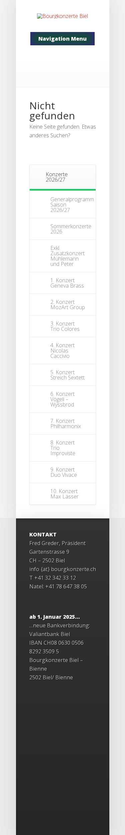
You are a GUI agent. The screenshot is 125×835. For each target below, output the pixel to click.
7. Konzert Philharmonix (65, 423)
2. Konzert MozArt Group (67, 304)
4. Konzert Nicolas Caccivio (62, 351)
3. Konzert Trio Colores (65, 326)
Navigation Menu (62, 38)
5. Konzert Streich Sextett (67, 375)
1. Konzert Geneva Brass (67, 283)
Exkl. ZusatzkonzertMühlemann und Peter (67, 256)
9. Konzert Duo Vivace (63, 472)
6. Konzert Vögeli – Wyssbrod (62, 399)
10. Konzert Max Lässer (64, 493)
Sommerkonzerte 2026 (70, 229)
